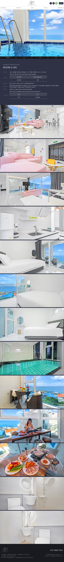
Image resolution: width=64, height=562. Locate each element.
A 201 (40, 57)
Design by (59, 554)
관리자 (54, 554)
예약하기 (61, 3)
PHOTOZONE (3, 7)
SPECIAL (46, 7)
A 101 (24, 57)
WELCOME (18, 7)
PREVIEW (8, 57)
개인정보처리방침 (49, 554)
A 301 (56, 57)
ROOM (32, 7)
